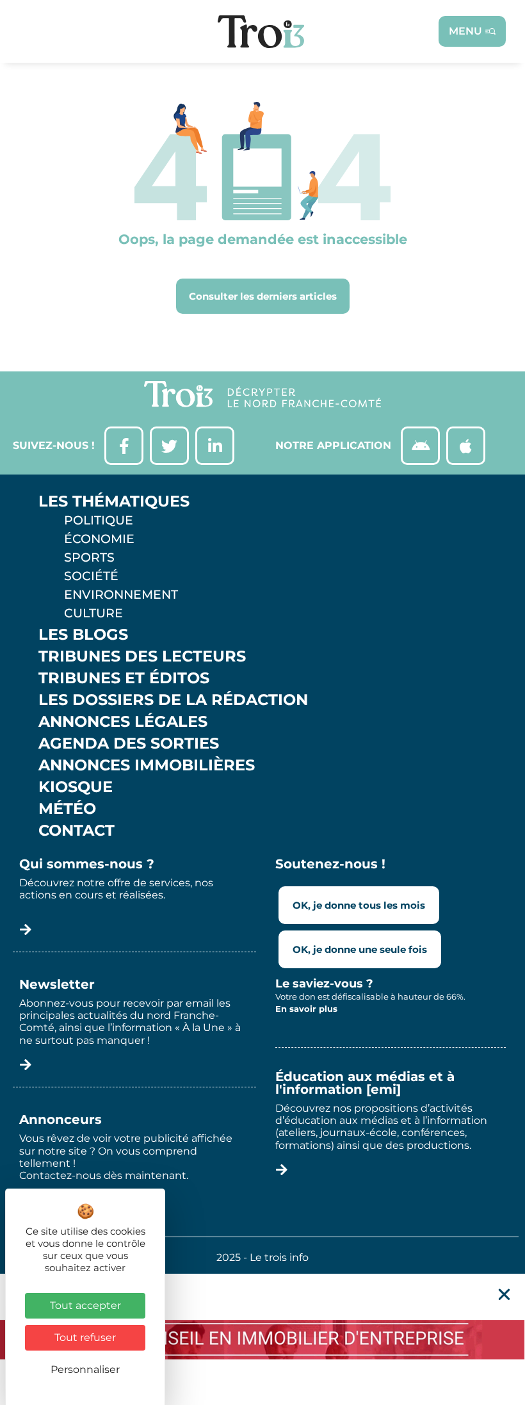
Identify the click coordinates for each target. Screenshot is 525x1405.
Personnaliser (85, 1369)
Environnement (121, 594)
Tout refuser (85, 1337)
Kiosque (75, 787)
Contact (76, 830)
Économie (99, 538)
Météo (67, 808)
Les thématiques (114, 501)
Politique (98, 520)
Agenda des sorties (128, 743)
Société (91, 575)
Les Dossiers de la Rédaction (173, 700)
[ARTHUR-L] (262, 1339)
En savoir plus (306, 1008)
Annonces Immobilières (146, 765)
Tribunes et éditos (123, 678)
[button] (504, 1295)
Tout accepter (85, 1305)
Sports (89, 557)
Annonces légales (122, 721)
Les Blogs (83, 634)
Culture (93, 613)
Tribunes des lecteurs (142, 656)
